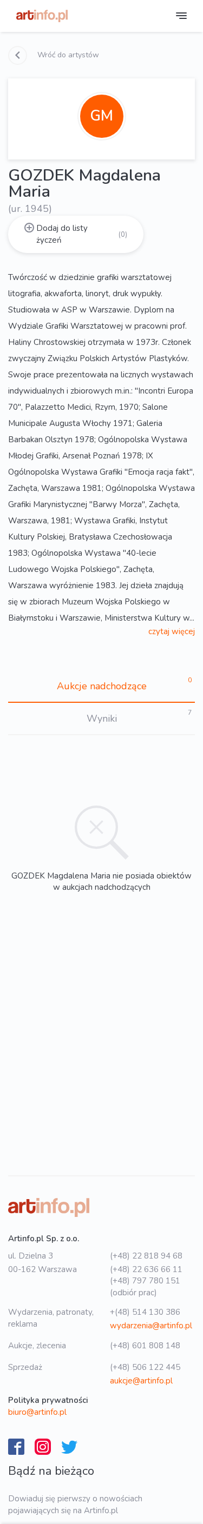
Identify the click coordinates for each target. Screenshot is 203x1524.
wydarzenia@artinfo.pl (151, 1325)
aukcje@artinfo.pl (141, 1380)
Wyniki (102, 718)
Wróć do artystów (67, 55)
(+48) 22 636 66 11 (146, 1269)
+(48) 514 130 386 (145, 1312)
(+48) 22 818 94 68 (146, 1255)
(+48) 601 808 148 (145, 1345)
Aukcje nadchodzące (102, 686)
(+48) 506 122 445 (145, 1367)
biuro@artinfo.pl (37, 1412)
